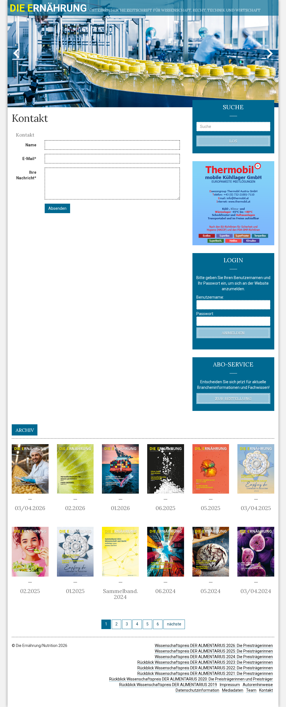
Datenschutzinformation (197, 690)
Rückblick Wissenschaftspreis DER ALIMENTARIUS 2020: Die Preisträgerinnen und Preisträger (191, 679)
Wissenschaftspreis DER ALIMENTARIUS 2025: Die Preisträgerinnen (214, 651)
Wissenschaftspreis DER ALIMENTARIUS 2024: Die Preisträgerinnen (214, 656)
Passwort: (205, 313)
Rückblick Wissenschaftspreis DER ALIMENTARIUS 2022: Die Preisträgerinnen (205, 668)
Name (30, 145)
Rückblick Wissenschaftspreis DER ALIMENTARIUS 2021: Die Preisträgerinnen (205, 673)
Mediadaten (232, 690)
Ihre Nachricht (26, 175)
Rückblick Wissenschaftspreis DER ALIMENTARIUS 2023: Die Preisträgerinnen (205, 662)
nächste (174, 624)
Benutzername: (210, 297)
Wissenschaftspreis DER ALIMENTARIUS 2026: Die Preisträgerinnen (214, 645)
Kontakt (266, 690)
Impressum (230, 684)
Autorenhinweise (258, 684)
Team (251, 690)
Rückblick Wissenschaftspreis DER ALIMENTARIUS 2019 (168, 684)
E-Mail (29, 158)
